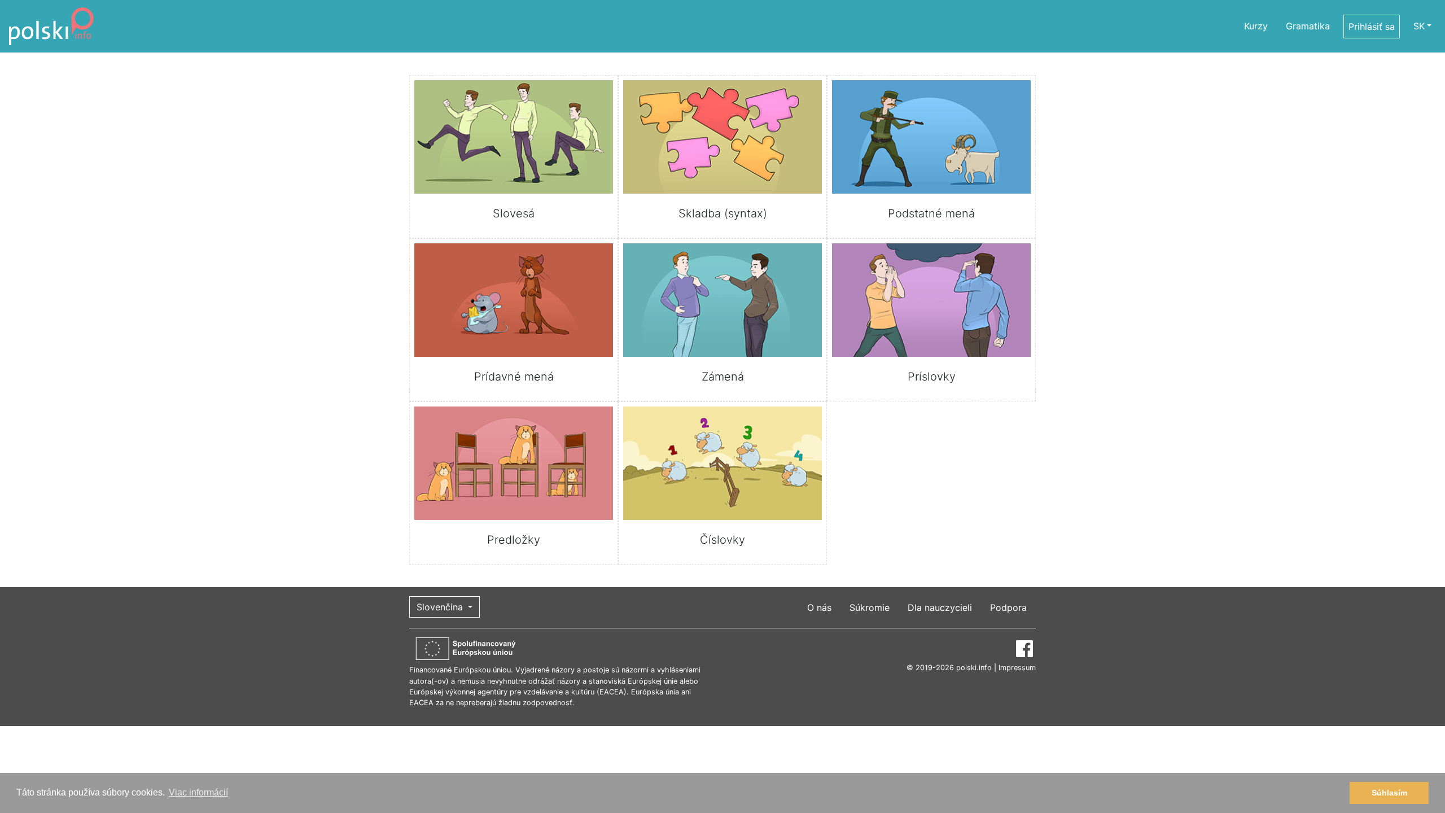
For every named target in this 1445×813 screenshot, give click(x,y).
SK (1419, 26)
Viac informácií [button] (198, 792)
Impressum (1017, 667)
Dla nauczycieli (940, 607)
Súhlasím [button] (1389, 792)
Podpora (1008, 607)
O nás (819, 607)
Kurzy (1256, 26)
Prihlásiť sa (1371, 26)
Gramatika (1308, 26)
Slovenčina (441, 607)
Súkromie (870, 607)
